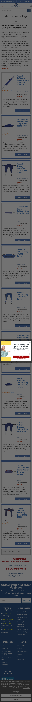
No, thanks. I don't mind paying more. (21, 358)
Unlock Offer (21, 356)
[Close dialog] (30, 342)
